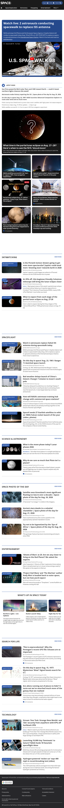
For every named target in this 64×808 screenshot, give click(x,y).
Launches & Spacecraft (10, 377)
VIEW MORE (57, 256)
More (55, 8)
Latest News (10, 85)
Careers (44, 795)
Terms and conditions (47, 788)
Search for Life (7, 647)
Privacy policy (5, 792)
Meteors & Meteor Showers (8, 264)
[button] (58, 3)
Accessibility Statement (48, 792)
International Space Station (9, 344)
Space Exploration (11, 8)
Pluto (4, 461)
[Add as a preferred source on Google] (7, 782)
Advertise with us (6, 795)
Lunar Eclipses (7, 297)
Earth (4, 493)
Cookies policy (26, 792)
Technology (6, 741)
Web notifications (26, 795)
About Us (4, 788)
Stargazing (34, 8)
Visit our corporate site (52, 777)
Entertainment (45, 8)
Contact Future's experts (28, 788)
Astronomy (23, 8)
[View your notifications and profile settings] (53, 3)
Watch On (5, 73)
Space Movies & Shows (9, 555)
